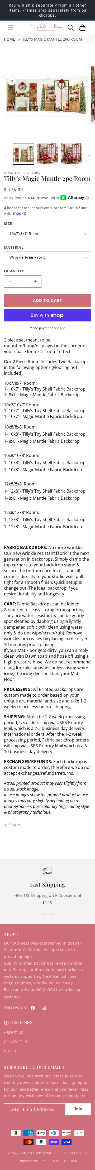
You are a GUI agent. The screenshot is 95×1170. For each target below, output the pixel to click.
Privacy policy (32, 1161)
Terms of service (65, 1161)
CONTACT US (16, 1041)
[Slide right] (89, 155)
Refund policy (75, 1153)
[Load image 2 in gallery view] (47, 153)
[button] (10, 27)
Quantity (14, 270)
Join (78, 1109)
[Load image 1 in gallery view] (23, 153)
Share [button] (14, 824)
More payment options (47, 328)
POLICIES (12, 1050)
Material (13, 247)
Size (8, 223)
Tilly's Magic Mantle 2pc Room (51, 39)
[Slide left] (6, 155)
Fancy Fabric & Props (38, 1153)
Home (9, 39)
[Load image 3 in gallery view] (71, 153)
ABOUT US (13, 1032)
